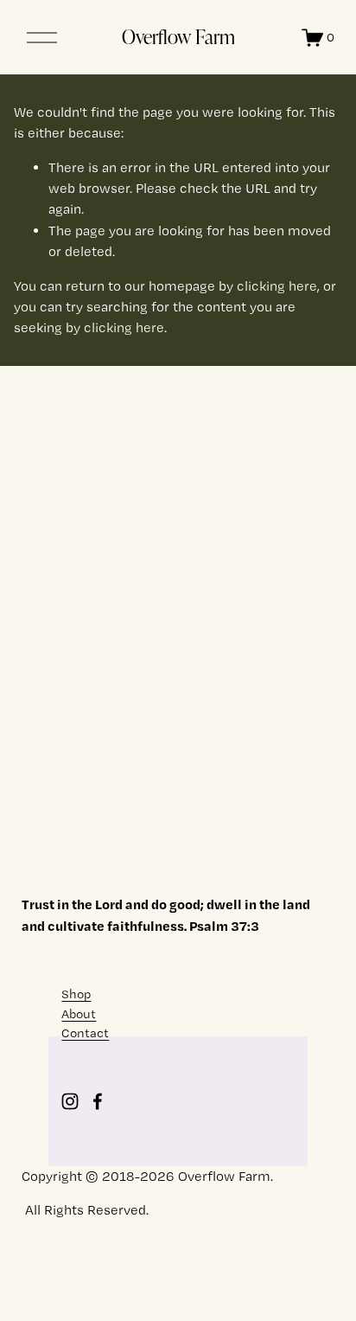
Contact (85, 1033)
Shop (76, 994)
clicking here (277, 286)
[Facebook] (97, 1101)
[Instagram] (70, 1101)
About (78, 1014)
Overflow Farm (178, 36)
